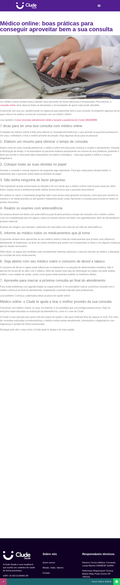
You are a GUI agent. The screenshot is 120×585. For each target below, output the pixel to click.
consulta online (8, 105)
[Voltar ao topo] (3, 581)
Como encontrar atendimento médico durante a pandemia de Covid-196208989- (56, 120)
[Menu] (99, 6)
